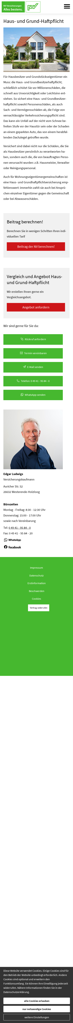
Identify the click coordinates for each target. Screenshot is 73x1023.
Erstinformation (37, 583)
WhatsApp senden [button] (35, 394)
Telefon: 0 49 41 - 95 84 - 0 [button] (35, 381)
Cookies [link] (36, 598)
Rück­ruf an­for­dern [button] (35, 339)
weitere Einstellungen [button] (36, 1017)
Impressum (36, 567)
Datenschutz (36, 575)
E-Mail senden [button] (35, 367)
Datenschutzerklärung (16, 992)
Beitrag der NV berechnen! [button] (36, 246)
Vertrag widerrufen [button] (38, 607)
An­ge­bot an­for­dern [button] (35, 307)
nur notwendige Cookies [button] (36, 1009)
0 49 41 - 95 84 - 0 (20, 528)
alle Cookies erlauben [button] (36, 1001)
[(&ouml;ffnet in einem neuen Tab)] (12, 541)
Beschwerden (36, 591)
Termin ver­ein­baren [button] (35, 353)
